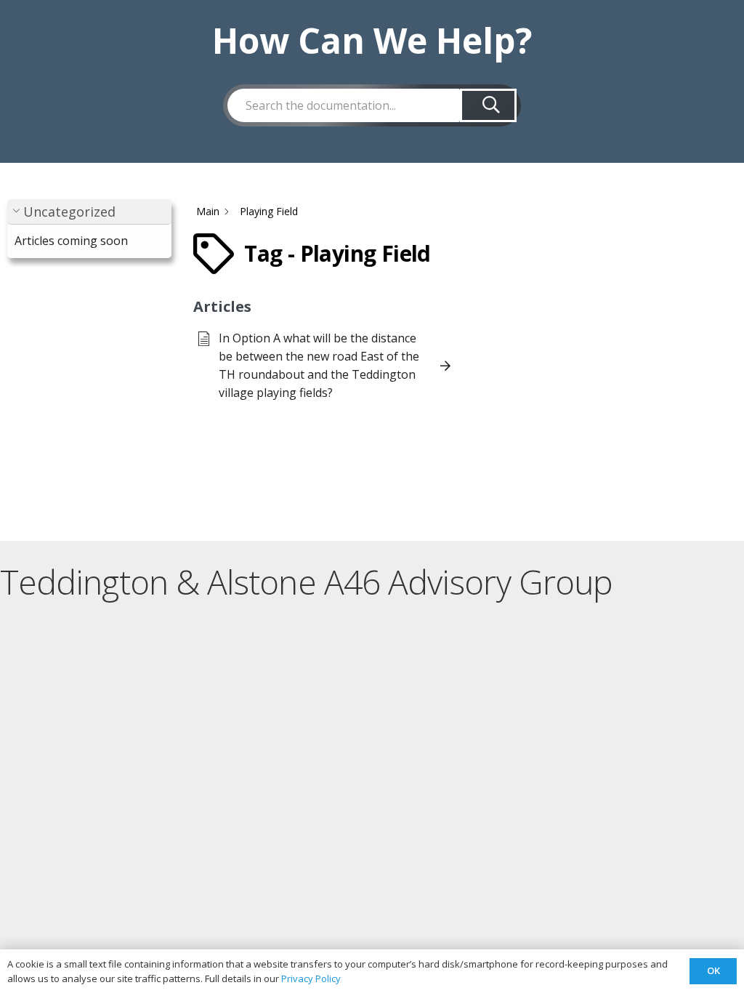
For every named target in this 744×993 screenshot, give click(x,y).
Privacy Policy (311, 978)
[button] (89, 212)
